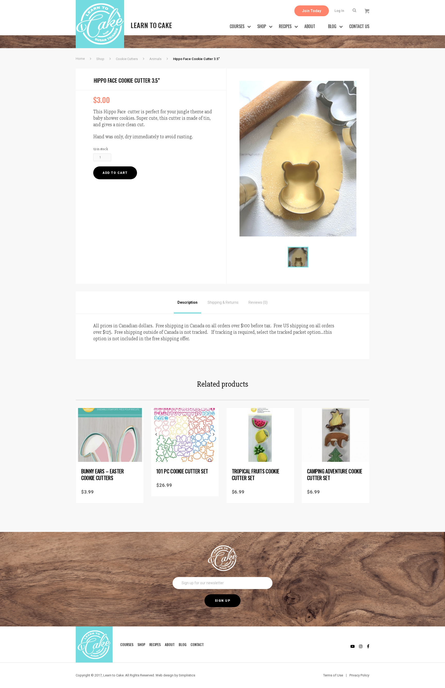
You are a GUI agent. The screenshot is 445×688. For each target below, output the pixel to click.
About (309, 26)
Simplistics (187, 675)
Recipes (285, 26)
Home (80, 59)
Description (187, 302)
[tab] (187, 302)
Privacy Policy (359, 675)
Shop (261, 26)
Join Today (311, 11)
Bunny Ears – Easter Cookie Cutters (102, 474)
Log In (339, 11)
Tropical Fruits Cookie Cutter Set (255, 474)
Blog (332, 26)
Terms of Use (333, 675)
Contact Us (359, 26)
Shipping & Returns (223, 302)
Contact (197, 644)
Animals (155, 59)
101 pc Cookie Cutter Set (182, 471)
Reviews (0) (258, 302)
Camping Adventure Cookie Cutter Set (334, 474)
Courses (237, 26)
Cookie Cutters (127, 59)
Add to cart (115, 173)
